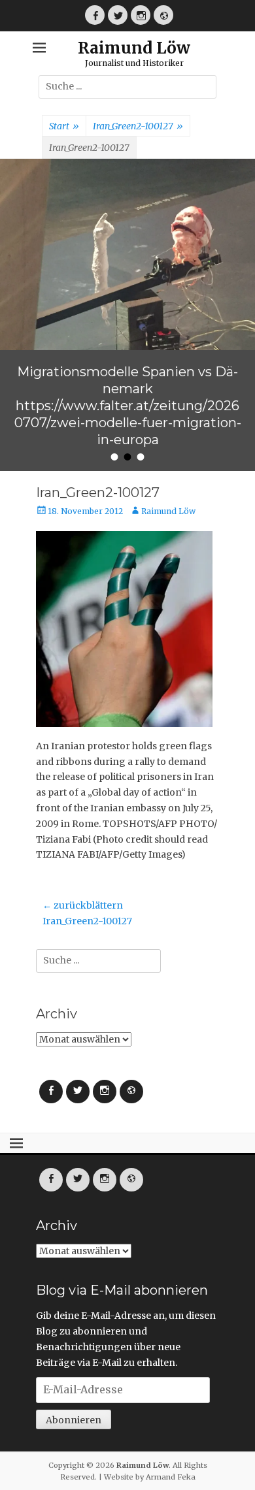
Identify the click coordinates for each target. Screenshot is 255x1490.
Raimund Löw (134, 48)
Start (64, 126)
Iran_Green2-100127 (138, 126)
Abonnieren (73, 1420)
